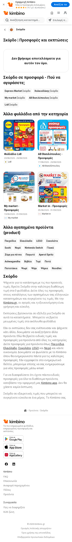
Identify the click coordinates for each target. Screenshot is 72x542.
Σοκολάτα (52, 241)
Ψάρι (34, 268)
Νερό (18, 247)
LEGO (39, 241)
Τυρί (38, 261)
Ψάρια (44, 268)
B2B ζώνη (8, 511)
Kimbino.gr (10, 302)
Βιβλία (28, 261)
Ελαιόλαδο (26, 241)
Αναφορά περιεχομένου (16, 485)
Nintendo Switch (34, 247)
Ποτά (48, 261)
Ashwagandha (12, 261)
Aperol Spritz (46, 254)
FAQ (5, 476)
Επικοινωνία (10, 480)
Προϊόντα (8, 494)
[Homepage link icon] (25, 410)
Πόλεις (7, 489)
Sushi (8, 247)
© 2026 (36, 524)
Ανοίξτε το (60, 4)
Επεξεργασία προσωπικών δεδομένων (36, 537)
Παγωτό (30, 254)
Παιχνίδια (10, 241)
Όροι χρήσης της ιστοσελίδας (36, 532)
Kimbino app (49, 383)
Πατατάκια (11, 268)
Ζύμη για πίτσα (13, 254)
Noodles (56, 268)
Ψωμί (24, 268)
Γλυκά (50, 247)
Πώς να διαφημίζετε (14, 507)
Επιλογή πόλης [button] (60, 20)
